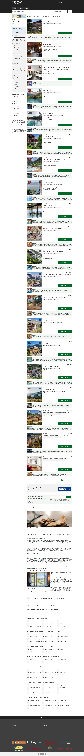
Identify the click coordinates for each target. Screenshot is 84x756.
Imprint (45, 727)
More (71, 61)
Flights (27, 8)
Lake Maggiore (59, 577)
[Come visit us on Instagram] (41, 754)
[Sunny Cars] (19, 748)
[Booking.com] (34, 742)
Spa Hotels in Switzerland (29, 5)
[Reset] (47, 11)
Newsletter (15, 727)
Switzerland (22, 5)
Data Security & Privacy (17, 730)
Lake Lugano (60, 581)
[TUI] (50, 742)
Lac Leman (38, 558)
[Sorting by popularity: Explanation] (18, 22)
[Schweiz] (34, 749)
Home (13, 5)
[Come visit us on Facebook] (38, 754)
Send (69, 497)
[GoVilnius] (65, 748)
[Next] (71, 480)
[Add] (40, 21)
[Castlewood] (50, 748)
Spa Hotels (17, 5)
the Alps (41, 540)
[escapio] (17, 2)
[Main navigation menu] (71, 2)
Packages (21, 8)
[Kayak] (19, 742)
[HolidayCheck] (65, 742)
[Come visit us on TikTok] (45, 754)
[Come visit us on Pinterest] (43, 754)
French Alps (35, 557)
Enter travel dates (65, 33)
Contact (14, 725)
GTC (13, 728)
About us (45, 725)
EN (67, 2)
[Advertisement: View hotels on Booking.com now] (64, 489)
